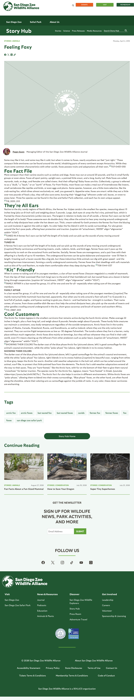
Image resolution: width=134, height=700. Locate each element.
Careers (106, 605)
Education (42, 610)
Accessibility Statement (28, 668)
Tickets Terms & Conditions (32, 675)
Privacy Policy (53, 668)
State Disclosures (73, 668)
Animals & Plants (45, 616)
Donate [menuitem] (84, 5)
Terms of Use (94, 668)
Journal (40, 600)
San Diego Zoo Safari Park (29, 420)
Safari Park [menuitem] (35, 22)
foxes (9, 420)
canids (81, 413)
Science (66, 31)
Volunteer (107, 610)
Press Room (75, 614)
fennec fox (95, 413)
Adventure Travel (78, 619)
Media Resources (94, 31)
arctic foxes (26, 413)
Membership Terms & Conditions (72, 675)
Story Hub (18, 30)
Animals (16, 41)
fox (124, 413)
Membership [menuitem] (125, 5)
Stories (58, 31)
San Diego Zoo (12, 600)
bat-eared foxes (65, 413)
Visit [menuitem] (105, 5)
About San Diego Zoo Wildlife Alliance (94, 660)
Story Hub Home (67, 436)
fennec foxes (111, 413)
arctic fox (11, 413)
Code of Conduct (106, 675)
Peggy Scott (18, 151)
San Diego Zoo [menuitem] (14, 22)
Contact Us (111, 668)
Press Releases (78, 31)
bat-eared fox (45, 413)
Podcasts (41, 605)
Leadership (107, 600)
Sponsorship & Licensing (114, 616)
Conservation (62, 485)
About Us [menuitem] (54, 22)
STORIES (7, 41)
